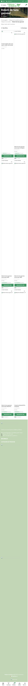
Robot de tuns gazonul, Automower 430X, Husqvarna (7, 277)
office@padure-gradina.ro (11, 435)
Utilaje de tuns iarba (6, 21)
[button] (8, 156)
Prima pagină (4, 20)
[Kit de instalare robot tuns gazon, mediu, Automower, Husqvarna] (8, 37)
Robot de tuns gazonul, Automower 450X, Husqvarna (19, 277)
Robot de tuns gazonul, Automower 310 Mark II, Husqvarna (19, 148)
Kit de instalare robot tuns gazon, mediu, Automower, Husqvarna (7, 45)
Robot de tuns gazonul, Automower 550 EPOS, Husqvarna (7, 406)
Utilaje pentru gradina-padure (16, 20)
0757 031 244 (9, 434)
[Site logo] (14, 5)
